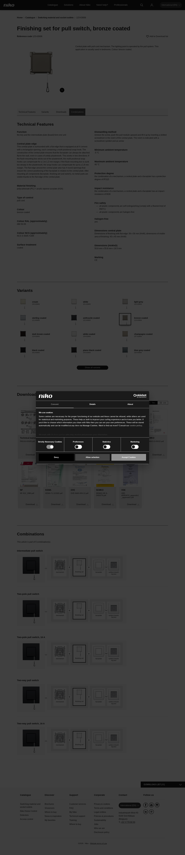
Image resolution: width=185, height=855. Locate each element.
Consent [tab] (55, 404)
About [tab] (130, 404)
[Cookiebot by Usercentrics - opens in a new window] (135, 396)
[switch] (78, 447)
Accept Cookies (129, 457)
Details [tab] (92, 404)
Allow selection (92, 457)
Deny (56, 457)
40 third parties (58, 434)
